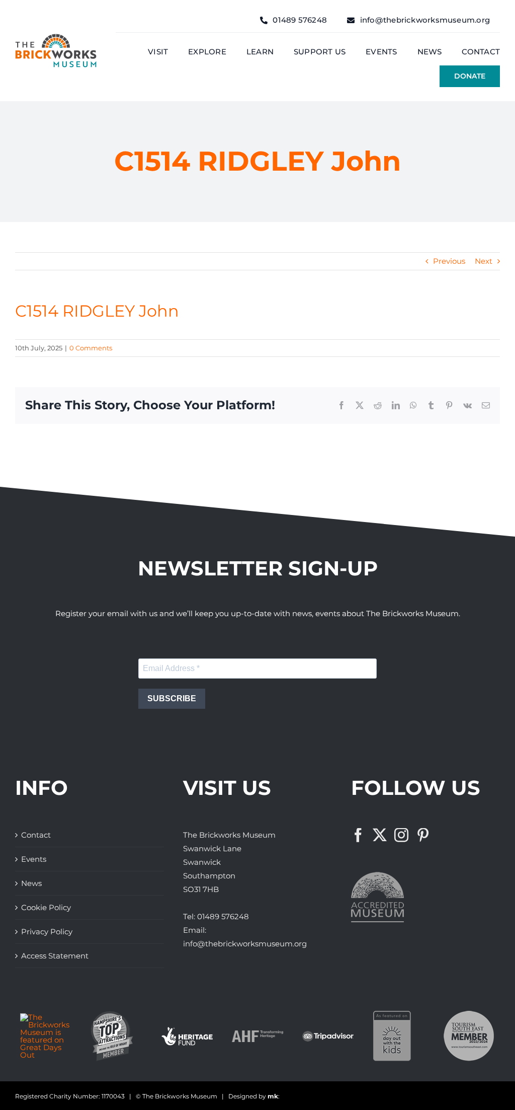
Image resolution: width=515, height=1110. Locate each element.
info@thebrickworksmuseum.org (245, 943)
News (31, 883)
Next (483, 261)
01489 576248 (223, 916)
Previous (449, 261)
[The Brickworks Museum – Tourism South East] (469, 1014)
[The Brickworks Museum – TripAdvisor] (328, 1035)
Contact (36, 835)
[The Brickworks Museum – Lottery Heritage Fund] (187, 1030)
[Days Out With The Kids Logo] (392, 1014)
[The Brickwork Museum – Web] (56, 37)
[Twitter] (380, 835)
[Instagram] (401, 835)
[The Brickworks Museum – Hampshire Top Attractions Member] (112, 1014)
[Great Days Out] (45, 1017)
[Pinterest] (423, 835)
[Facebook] (358, 835)
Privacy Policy (46, 931)
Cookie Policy (46, 907)
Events (33, 859)
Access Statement (55, 955)
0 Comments (90, 348)
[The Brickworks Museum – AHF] (257, 1034)
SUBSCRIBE (171, 698)
